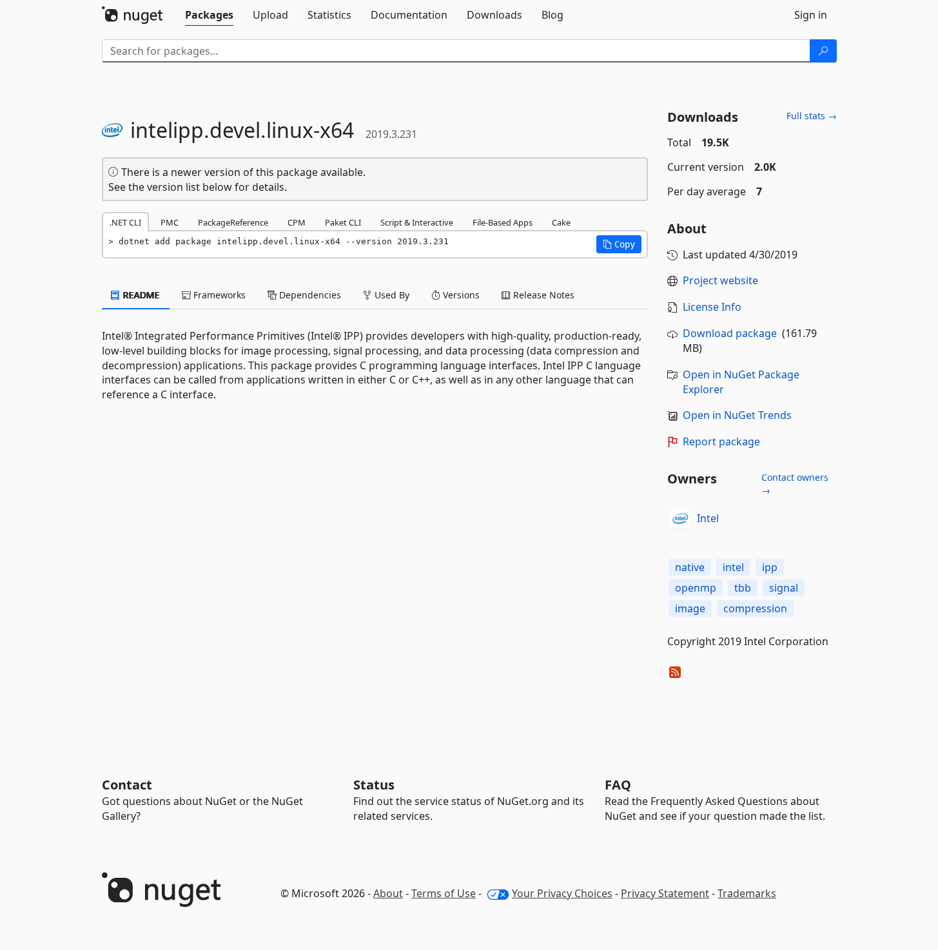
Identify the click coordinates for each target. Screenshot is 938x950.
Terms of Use (443, 893)
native (690, 567)
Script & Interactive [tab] (416, 222)
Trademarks (747, 893)
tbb (742, 588)
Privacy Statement (665, 893)
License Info (712, 307)
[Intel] (680, 518)
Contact (127, 784)
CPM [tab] (297, 222)
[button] (618, 244)
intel (733, 567)
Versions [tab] (460, 295)
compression (755, 608)
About (388, 893)
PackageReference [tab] (233, 222)
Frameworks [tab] (218, 295)
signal (783, 588)
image (690, 608)
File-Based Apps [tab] (503, 222)
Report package (721, 441)
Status (374, 784)
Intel (708, 518)
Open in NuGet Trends (737, 415)
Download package (730, 333)
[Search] (823, 51)
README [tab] (140, 295)
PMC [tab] (170, 222)
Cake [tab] (561, 222)
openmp (695, 588)
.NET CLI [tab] (125, 222)
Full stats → (812, 116)
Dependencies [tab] (309, 295)
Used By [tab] (390, 295)
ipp (769, 567)
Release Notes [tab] (542, 295)
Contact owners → (794, 483)
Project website (720, 280)
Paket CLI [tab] (343, 222)
